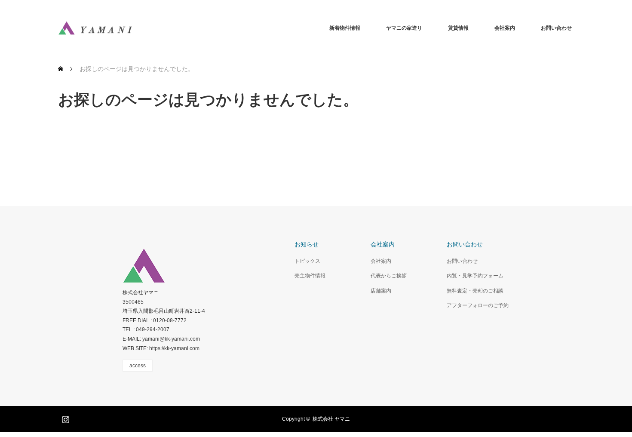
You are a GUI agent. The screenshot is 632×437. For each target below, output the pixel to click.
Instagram (64, 417)
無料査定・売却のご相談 (475, 291)
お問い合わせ (556, 28)
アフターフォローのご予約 (478, 305)
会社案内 (504, 28)
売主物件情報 (310, 276)
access (137, 366)
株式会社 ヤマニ (331, 419)
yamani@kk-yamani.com (171, 339)
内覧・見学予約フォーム (475, 276)
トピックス (307, 261)
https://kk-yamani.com (174, 348)
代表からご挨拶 (389, 276)
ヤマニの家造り (404, 28)
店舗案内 (381, 291)
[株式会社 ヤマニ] (95, 28)
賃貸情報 (458, 28)
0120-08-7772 (170, 320)
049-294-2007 (152, 329)
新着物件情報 (344, 28)
